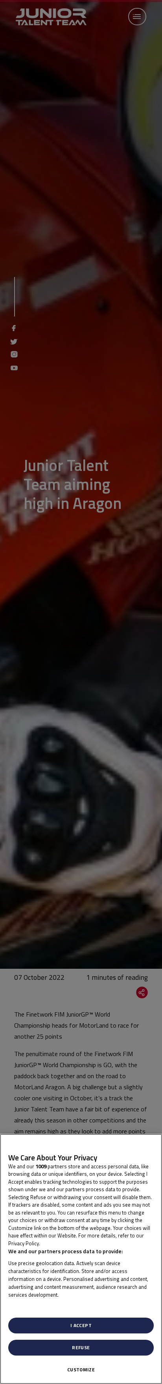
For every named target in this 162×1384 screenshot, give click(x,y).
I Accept (81, 1325)
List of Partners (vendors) (40, 1305)
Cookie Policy (58, 1243)
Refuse (81, 1347)
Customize (81, 1369)
